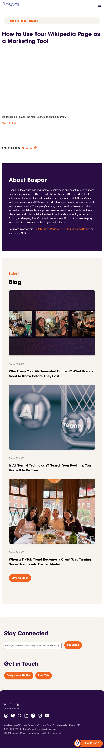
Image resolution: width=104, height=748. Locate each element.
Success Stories (81, 229)
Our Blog (66, 229)
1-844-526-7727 (11, 729)
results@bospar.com (47, 729)
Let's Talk (43, 675)
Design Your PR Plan (19, 675)
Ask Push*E (92, 743)
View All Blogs (20, 577)
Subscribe (73, 645)
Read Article (9, 123)
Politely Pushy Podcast (46, 229)
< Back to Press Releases (23, 20)
